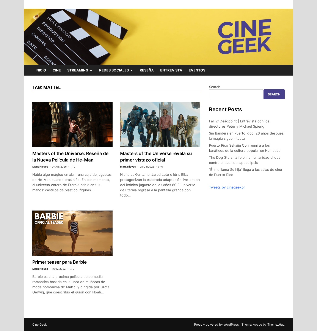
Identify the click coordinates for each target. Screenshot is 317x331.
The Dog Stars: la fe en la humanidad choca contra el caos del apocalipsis (244, 160)
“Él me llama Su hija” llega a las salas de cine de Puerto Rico (245, 172)
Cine (57, 70)
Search (214, 87)
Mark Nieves (40, 166)
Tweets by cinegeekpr (227, 187)
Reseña (147, 70)
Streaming (81, 72)
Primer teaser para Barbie (59, 262)
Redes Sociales (118, 72)
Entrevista (171, 70)
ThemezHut (275, 324)
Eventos (197, 70)
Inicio (41, 70)
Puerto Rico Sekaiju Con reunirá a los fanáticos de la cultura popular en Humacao (245, 148)
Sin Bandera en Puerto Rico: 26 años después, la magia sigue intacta (246, 136)
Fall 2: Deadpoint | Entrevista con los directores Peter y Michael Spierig (239, 123)
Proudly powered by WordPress (217, 324)
